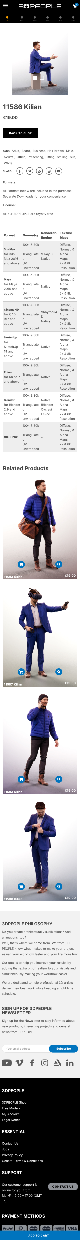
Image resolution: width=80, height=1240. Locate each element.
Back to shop (20, 133)
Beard (26, 151)
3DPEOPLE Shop (14, 1102)
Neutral (9, 157)
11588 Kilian (13, 899)
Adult (15, 151)
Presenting (35, 157)
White (8, 163)
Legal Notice (11, 1120)
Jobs (5, 1149)
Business (38, 151)
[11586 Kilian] (20, 171)
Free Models (11, 1108)
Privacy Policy (12, 1155)
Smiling (62, 157)
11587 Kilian (13, 684)
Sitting (50, 157)
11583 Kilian (13, 792)
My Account (10, 1114)
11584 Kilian (13, 577)
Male (69, 151)
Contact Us (10, 1143)
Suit (72, 157)
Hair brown (55, 151)
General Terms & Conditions (22, 1161)
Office (21, 157)
